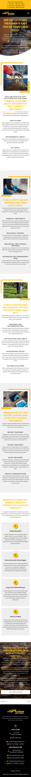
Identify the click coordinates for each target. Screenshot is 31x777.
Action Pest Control (9, 112)
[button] (28, 13)
